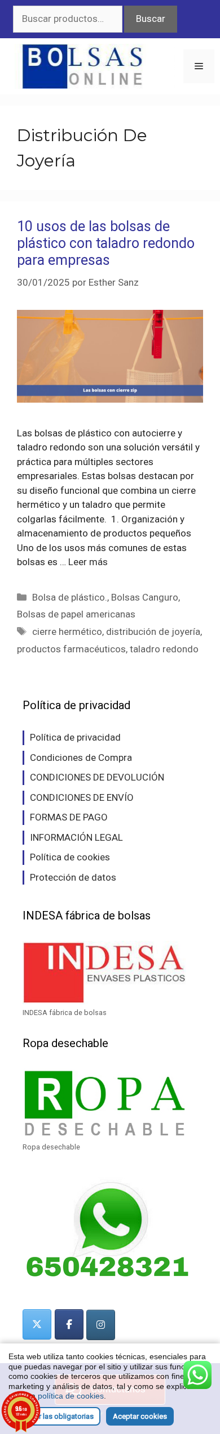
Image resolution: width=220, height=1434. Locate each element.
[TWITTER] (37, 1324)
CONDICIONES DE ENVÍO (82, 797)
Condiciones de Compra (81, 757)
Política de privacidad (75, 737)
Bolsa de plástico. (69, 597)
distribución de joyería (153, 631)
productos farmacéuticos (71, 649)
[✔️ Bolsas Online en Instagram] (100, 1325)
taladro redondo (164, 649)
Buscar (150, 18)
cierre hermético (67, 631)
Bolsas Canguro (144, 597)
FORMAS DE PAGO (69, 817)
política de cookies (71, 1395)
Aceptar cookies (140, 1416)
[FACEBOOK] (69, 1324)
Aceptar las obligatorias (54, 1416)
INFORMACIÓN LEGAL (76, 837)
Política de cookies (70, 857)
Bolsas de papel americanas (76, 614)
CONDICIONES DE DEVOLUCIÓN (97, 777)
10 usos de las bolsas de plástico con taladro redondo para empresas (106, 243)
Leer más (88, 561)
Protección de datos (73, 877)
